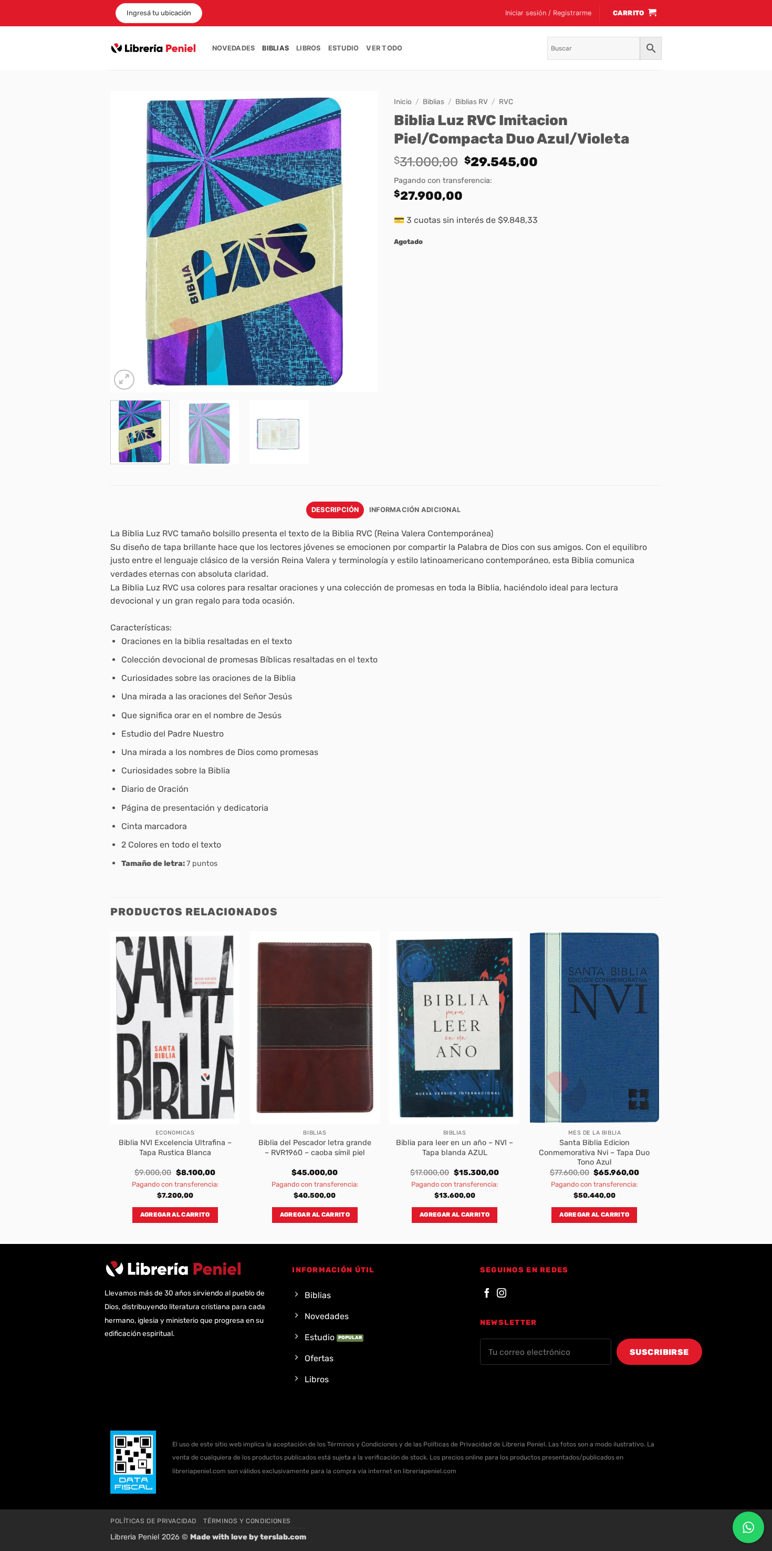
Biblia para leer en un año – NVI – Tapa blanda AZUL (454, 1147)
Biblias (275, 48)
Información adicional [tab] (415, 510)
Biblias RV (471, 101)
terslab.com (283, 1537)
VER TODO (384, 48)
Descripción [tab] (335, 510)
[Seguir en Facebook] (487, 1293)
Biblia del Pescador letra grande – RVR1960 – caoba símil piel (314, 1147)
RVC (506, 101)
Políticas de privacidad (153, 1521)
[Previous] (128, 241)
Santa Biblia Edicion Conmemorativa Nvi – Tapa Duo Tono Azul (594, 1152)
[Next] (359, 241)
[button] (548, 13)
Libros (308, 48)
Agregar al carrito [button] (175, 1214)
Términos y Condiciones (246, 1521)
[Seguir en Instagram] (501, 1293)
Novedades (233, 48)
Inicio (403, 101)
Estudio (343, 48)
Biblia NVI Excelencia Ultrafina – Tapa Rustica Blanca (175, 1147)
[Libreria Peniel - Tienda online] (153, 48)
